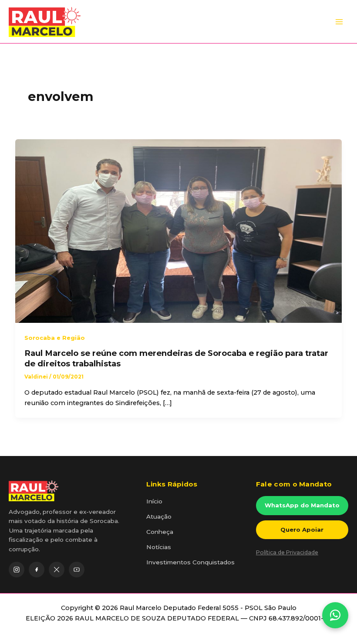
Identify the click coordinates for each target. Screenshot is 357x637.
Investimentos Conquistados (190, 562)
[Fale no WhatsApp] (335, 615)
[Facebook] (36, 569)
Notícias (158, 546)
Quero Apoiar (301, 529)
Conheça (159, 531)
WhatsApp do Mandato (302, 505)
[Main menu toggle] (339, 22)
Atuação (159, 516)
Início (154, 501)
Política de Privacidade (287, 552)
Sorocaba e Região (54, 338)
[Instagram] (16, 569)
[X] (56, 569)
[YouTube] (76, 569)
